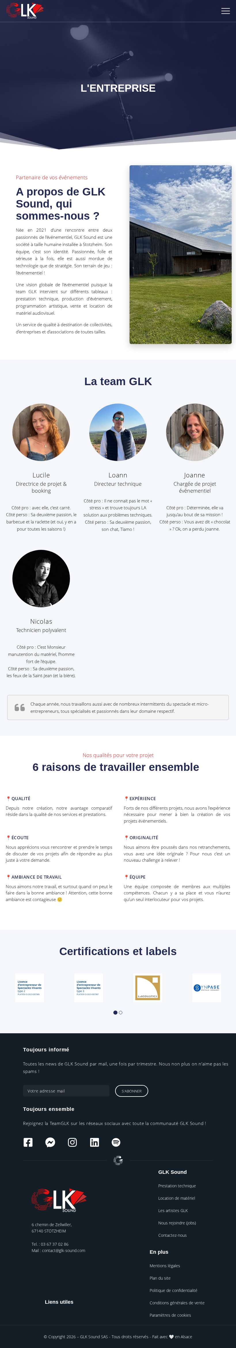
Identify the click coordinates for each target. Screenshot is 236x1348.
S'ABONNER (132, 1091)
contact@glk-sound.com (63, 1250)
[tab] (115, 1013)
